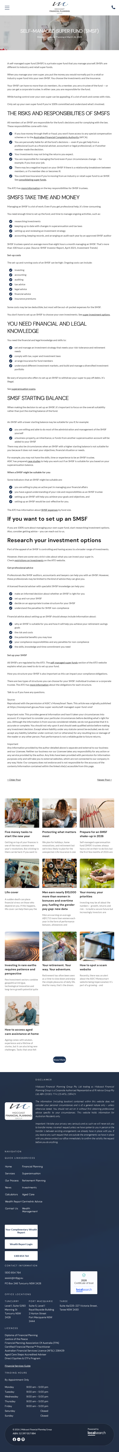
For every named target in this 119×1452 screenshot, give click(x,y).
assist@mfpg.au (14, 1278)
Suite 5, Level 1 (37, 1305)
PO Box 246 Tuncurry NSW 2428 (23, 1283)
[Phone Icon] (113, 8)
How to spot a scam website (93, 967)
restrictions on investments (29, 560)
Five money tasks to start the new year (18, 834)
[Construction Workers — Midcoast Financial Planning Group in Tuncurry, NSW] (59, 873)
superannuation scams (23, 388)
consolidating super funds (32, 179)
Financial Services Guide (18, 1365)
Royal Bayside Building (41, 1309)
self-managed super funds (64, 662)
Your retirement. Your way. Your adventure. (56, 967)
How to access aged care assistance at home (22, 1032)
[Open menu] (7, 7)
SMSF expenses (49, 509)
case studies (34, 461)
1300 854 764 (13, 1272)
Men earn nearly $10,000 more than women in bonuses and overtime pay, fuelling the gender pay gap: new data (59, 900)
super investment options (96, 314)
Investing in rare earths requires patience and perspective (20, 969)
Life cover (11, 892)
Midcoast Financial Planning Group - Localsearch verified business (84, 1282)
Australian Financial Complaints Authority (56, 137)
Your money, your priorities (91, 894)
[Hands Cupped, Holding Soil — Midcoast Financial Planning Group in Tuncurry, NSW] (97, 873)
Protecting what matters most (59, 834)
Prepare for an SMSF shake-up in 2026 (93, 834)
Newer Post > (104, 779)
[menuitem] (13, 1166)
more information (30, 188)
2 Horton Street (37, 1313)
